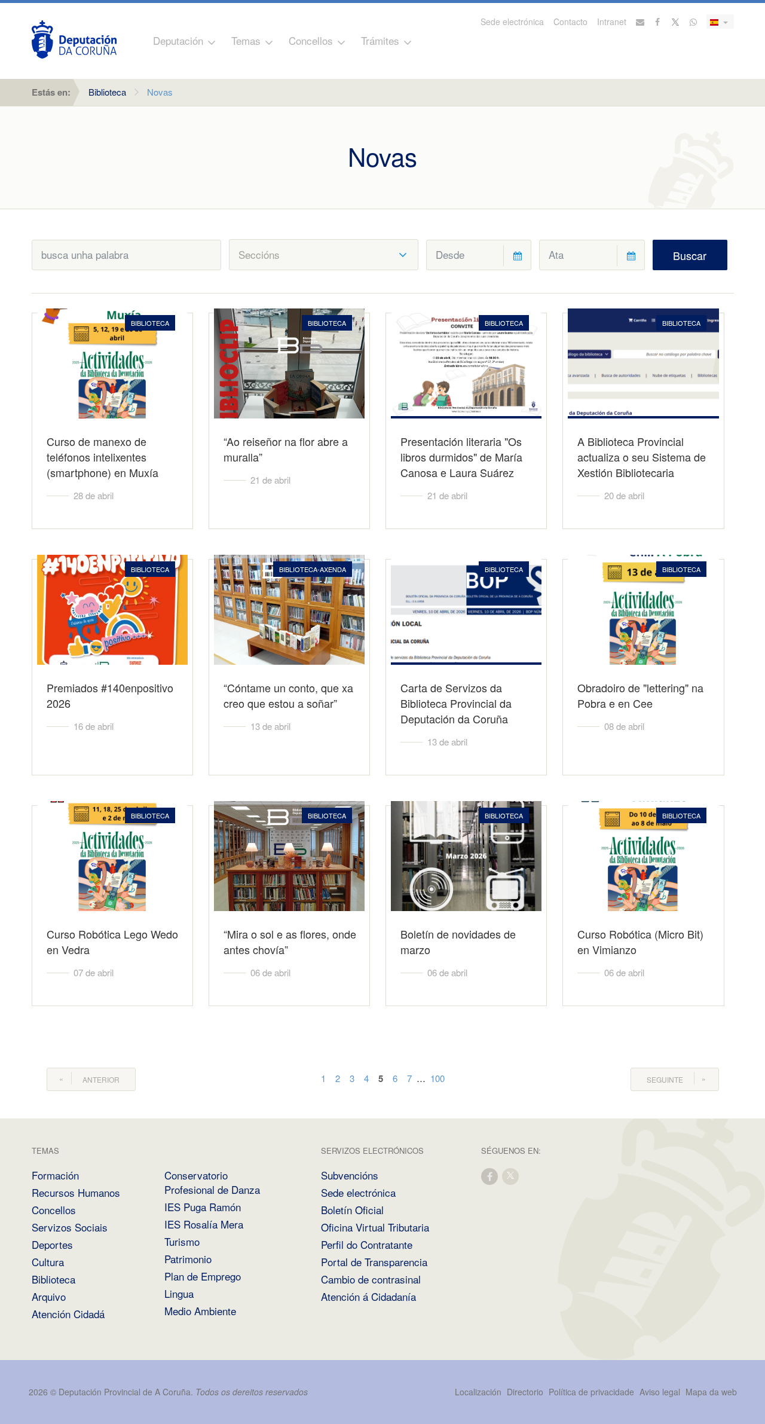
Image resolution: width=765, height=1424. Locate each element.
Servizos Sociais (70, 1227)
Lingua (179, 1293)
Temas (246, 40)
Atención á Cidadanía (368, 1296)
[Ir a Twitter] (676, 21)
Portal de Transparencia (374, 1261)
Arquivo (49, 1296)
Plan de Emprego (202, 1276)
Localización (478, 1392)
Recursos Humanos (76, 1192)
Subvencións (349, 1175)
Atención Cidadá (68, 1313)
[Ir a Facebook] (658, 21)
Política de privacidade (593, 1392)
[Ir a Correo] (640, 21)
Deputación (178, 40)
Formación (55, 1175)
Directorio (525, 1392)
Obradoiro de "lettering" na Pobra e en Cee (640, 695)
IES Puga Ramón (202, 1206)
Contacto (570, 21)
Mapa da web (711, 1392)
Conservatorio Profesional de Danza (212, 1182)
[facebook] (490, 1175)
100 (437, 1078)
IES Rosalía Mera (203, 1224)
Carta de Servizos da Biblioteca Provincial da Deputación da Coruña (456, 703)
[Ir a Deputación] (74, 39)
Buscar (689, 255)
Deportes (52, 1244)
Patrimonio (188, 1258)
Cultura (48, 1261)
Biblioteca (107, 91)
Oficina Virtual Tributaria (375, 1227)
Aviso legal (659, 1392)
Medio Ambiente (200, 1310)
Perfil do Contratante (366, 1244)
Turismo (182, 1241)
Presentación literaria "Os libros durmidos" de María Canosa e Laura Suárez (461, 456)
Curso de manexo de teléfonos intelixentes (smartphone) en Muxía (102, 456)
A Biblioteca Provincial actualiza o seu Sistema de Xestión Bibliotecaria (641, 456)
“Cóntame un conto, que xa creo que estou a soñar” (288, 695)
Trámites (380, 40)
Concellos (311, 40)
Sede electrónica (512, 21)
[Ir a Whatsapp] (693, 21)
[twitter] (511, 1175)
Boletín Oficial (352, 1209)
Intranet (611, 21)
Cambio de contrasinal (371, 1279)
